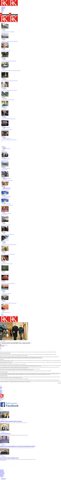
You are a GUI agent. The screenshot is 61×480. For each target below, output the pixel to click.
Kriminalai (2, 9)
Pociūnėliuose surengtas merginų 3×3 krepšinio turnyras (6, 293)
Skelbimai (2, 10)
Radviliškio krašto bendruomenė (6, 127)
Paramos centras (3, 8)
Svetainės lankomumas (3, 478)
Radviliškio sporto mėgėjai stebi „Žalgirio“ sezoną (5, 312)
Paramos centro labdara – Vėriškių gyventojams (5, 197)
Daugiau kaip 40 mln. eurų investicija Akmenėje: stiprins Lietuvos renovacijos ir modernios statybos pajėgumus (10, 70)
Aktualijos (4, 30)
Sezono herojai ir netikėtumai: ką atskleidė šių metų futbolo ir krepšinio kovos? (8, 283)
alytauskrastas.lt (1, 469)
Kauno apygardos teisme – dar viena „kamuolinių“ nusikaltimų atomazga (7, 234)
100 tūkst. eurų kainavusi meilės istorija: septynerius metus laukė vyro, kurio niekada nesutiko (9, 80)
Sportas (3, 272)
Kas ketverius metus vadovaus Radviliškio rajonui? (9, 457)
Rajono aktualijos (3, 7)
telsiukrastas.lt (1, 474)
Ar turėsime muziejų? (3, 150)
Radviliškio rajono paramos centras (7, 178)
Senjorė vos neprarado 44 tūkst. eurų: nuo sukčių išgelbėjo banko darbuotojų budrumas (8, 244)
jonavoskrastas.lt (2, 470)
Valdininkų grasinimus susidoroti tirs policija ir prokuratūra (11, 421)
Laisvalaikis (4, 137)
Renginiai (4, 291)
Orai (1, 11)
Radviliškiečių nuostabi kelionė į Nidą (4, 169)
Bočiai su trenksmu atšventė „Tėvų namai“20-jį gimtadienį (6, 129)
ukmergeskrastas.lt (2, 475)
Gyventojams (4, 59)
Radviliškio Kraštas (2, 398)
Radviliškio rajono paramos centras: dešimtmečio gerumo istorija (7, 180)
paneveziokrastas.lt (2, 473)
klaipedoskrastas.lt (2, 471)
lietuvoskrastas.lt (2, 476)
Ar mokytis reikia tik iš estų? (5, 433)
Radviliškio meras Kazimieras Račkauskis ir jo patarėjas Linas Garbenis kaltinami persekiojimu (17, 446)
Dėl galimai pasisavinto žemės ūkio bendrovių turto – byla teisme (6, 263)
